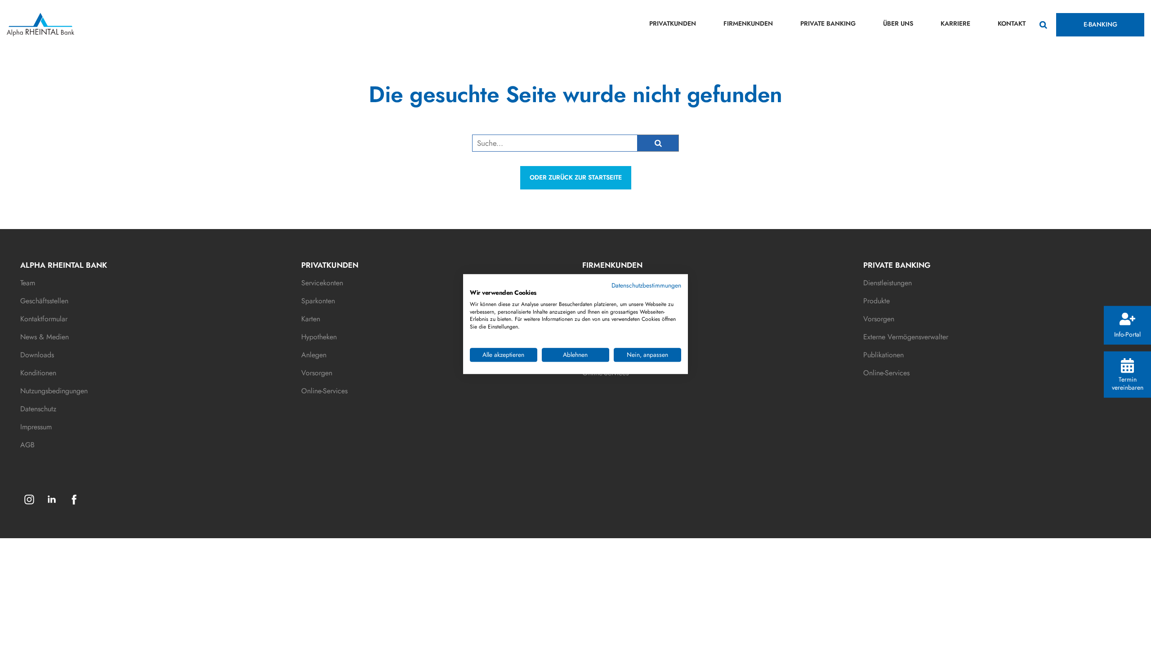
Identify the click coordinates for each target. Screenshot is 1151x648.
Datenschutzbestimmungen (646, 285)
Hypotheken (319, 337)
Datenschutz (38, 409)
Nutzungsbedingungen (54, 391)
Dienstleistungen (887, 283)
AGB (27, 445)
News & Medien (44, 337)
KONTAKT (1012, 23)
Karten (310, 319)
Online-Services (324, 391)
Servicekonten (322, 283)
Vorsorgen (316, 373)
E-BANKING (1100, 24)
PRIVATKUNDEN (672, 23)
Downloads (37, 355)
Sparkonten (318, 301)
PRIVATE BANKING (828, 23)
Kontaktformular (43, 319)
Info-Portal (1127, 334)
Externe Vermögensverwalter (905, 337)
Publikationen (883, 355)
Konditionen (38, 373)
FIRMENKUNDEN (748, 23)
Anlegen (313, 355)
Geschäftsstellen (44, 301)
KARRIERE (955, 23)
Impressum (36, 427)
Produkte (876, 301)
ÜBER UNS (898, 23)
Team (27, 283)
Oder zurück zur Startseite (576, 177)
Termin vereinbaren (1127, 383)
